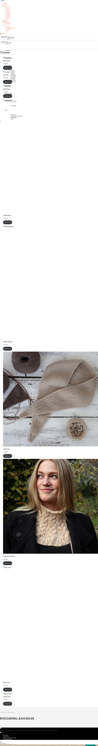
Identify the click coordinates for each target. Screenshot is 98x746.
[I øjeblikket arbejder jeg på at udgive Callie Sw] (92, 727)
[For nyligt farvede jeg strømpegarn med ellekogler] (67, 727)
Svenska (8, 11)
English (8, 8)
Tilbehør (8, 24)
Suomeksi (8, 13)
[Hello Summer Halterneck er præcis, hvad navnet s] (43, 727)
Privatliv (6, 736)
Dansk (7, 7)
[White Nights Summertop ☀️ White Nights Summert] (6, 727)
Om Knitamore (7, 739)
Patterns (5, 6)
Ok (86, 745)
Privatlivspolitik (91, 745)
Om (4, 25)
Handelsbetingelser (10, 28)
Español (8, 15)
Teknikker (8, 29)
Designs (5, 19)
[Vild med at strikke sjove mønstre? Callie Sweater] (55, 727)
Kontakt (8, 26)
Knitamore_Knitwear (17, 718)
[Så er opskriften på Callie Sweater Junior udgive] (80, 727)
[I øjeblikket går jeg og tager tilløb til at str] (30, 727)
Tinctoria (5, 4)
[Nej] (96, 745)
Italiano (8, 18)
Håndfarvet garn (7, 22)
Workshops (5, 21)
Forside (5, 3)
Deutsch (8, 14)
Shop (7, 30)
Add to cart (7, 68)
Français (8, 17)
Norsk (7, 10)
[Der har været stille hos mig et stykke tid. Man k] (18, 727)
